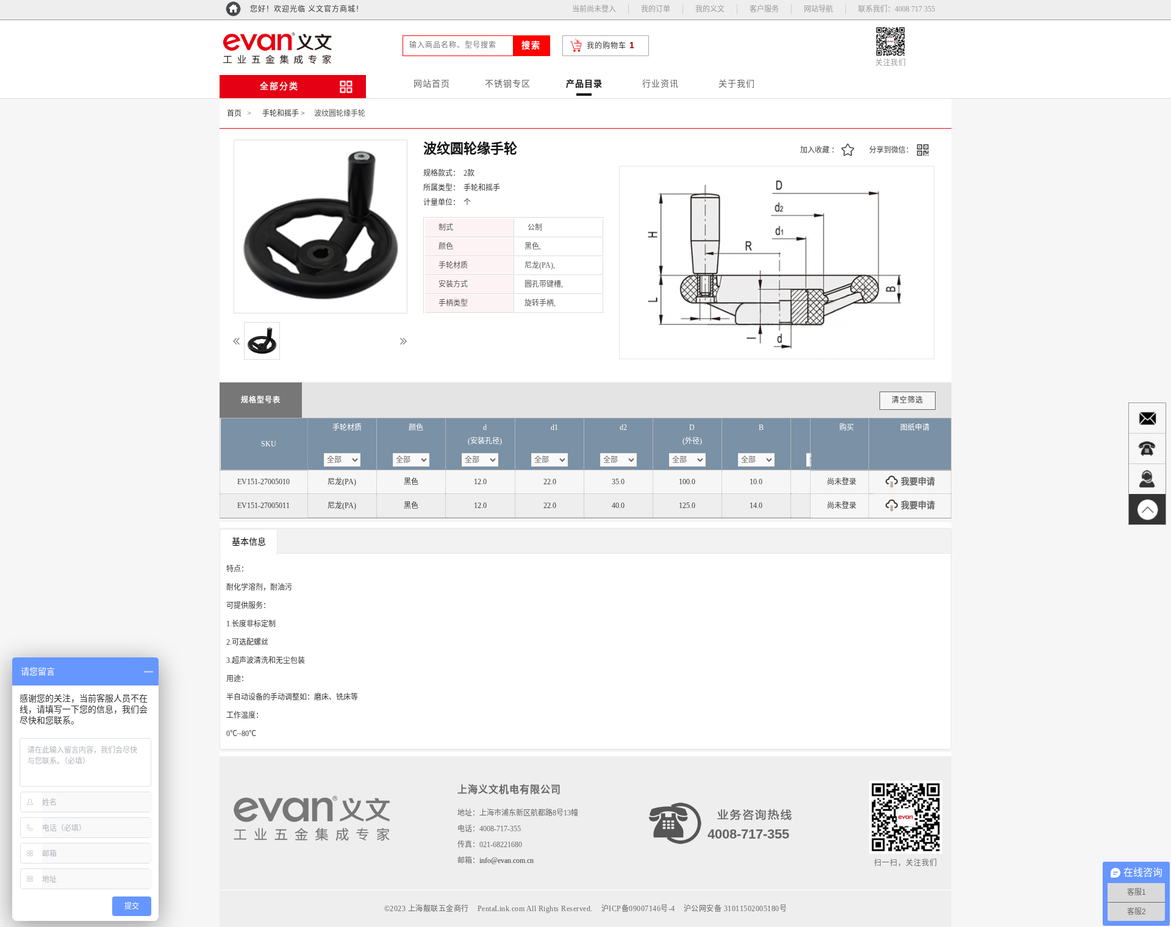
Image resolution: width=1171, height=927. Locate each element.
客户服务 (764, 9)
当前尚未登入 (594, 9)
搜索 (531, 45)
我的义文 (710, 9)
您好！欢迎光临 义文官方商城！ (306, 9)
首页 (234, 113)
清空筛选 (907, 400)
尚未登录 (841, 482)
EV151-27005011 (263, 505)
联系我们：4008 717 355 (896, 9)
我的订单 (655, 9)
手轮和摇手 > (283, 113)
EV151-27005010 (263, 482)
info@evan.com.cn (506, 860)
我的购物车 (606, 45)
